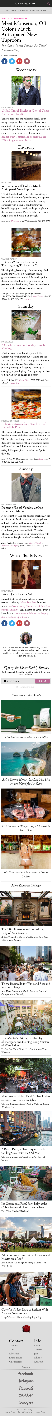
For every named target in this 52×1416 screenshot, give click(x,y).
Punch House (24, 380)
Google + (26, 1403)
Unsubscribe (15, 1362)
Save (19, 61)
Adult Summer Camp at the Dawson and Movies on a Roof (25, 1257)
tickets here (15, 383)
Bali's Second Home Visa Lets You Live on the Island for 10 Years (26, 781)
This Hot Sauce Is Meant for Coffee (26, 737)
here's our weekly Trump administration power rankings (25, 608)
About (37, 1345)
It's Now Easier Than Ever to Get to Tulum (26, 874)
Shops (43, 10)
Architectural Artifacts (9, 545)
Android (38, 1362)
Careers (38, 1350)
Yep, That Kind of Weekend (15, 1211)
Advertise (14, 1354)
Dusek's (41, 459)
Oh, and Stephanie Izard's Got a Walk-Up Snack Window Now (25, 1105)
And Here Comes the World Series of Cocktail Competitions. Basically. (24, 993)
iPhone (38, 1358)
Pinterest (26, 1388)
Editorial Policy (9, 1412)
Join (36, 1354)
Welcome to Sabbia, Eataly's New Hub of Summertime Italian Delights (25, 1098)
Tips (11, 1350)
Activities (34, 10)
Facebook (26, 1374)
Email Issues (15, 1358)
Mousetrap (15, 221)
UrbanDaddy (26, 4)
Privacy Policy (40, 1412)
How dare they (28, 602)
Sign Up (42, 681)
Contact (13, 1345)
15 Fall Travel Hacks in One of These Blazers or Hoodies (25, 112)
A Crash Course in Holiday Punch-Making (23, 347)
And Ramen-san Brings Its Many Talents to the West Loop (24, 1264)
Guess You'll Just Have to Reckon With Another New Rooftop (24, 1311)
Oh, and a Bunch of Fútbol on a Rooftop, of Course (23, 1158)
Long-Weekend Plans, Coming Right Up (21, 1317)
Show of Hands (35, 542)
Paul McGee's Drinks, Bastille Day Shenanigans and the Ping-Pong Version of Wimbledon (25, 1042)
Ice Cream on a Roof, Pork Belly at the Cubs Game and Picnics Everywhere (24, 1205)
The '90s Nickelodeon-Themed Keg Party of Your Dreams (22, 931)
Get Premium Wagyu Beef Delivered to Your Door (26, 828)
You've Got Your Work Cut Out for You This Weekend (24, 1051)
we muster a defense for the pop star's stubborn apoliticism (24, 615)
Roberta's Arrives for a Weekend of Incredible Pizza (23, 425)
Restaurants (12, 10)
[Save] (27, 61)
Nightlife (24, 10)
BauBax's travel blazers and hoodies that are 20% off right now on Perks (23, 138)
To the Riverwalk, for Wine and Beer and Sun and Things (25, 986)
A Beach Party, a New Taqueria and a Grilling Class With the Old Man (23, 1151)
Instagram (26, 1381)
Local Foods (38, 296)
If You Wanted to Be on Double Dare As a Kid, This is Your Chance (24, 938)
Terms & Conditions (25, 1412)
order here (27, 299)
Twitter (26, 1395)
